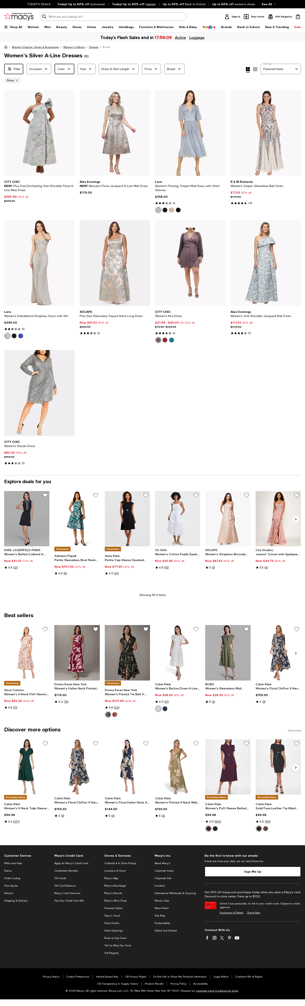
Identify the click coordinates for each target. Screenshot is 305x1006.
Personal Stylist (113, 908)
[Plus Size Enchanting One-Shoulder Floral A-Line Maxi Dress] (39, 133)
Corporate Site (163, 878)
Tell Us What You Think (117, 945)
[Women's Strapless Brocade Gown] (227, 518)
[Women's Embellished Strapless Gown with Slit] (39, 263)
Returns (8, 893)
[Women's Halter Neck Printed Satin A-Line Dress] (77, 652)
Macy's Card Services (67, 893)
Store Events (111, 923)
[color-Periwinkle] (158, 210)
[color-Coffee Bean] (265, 828)
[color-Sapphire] (20, 335)
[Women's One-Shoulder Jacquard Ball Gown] (266, 263)
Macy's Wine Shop (115, 900)
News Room (162, 908)
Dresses (93, 47)
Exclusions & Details (231, 912)
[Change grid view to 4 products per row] (248, 69)
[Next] (69, 133)
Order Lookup (12, 878)
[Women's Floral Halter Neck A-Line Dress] (127, 767)
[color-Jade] (171, 340)
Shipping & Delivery (15, 900)
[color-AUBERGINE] (208, 828)
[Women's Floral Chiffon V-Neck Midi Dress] (278, 652)
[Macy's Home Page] (18, 16)
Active (180, 37)
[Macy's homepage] (6, 47)
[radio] (158, 210)
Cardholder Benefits (66, 870)
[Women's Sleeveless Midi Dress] (227, 652)
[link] (39, 191)
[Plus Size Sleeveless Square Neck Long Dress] (115, 263)
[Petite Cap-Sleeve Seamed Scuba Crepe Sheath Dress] (127, 518)
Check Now (253, 912)
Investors (160, 885)
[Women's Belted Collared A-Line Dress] (26, 518)
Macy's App (111, 878)
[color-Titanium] (158, 340)
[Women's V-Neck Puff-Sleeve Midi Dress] (26, 652)
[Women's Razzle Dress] (39, 393)
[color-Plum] (164, 340)
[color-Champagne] (171, 210)
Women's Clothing (74, 47)
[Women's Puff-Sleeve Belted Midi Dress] (227, 767)
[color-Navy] (178, 210)
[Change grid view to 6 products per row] (255, 69)
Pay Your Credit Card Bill (69, 900)
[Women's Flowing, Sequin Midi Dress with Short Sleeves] (190, 133)
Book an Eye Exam (115, 938)
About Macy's (162, 863)
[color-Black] (164, 210)
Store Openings (113, 930)
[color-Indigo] (164, 708)
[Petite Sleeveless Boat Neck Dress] (77, 518)
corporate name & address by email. (217, 990)
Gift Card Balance (65, 885)
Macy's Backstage (115, 885)
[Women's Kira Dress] (190, 263)
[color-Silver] (7, 335)
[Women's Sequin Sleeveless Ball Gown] (266, 133)
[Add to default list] (45, 495)
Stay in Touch (112, 915)
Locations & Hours (115, 870)
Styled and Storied (166, 930)
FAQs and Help (13, 863)
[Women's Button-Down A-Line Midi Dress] (177, 652)
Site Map (160, 915)
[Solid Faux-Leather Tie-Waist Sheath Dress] (278, 767)
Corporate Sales (164, 870)
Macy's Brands (113, 893)
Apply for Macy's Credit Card (71, 863)
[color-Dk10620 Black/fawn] (108, 714)
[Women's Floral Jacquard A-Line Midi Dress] (115, 133)
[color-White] (158, 708)
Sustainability (162, 923)
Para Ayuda (11, 885)
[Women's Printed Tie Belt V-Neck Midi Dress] (127, 652)
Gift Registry (111, 953)
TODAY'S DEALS (39, 4)
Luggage (197, 37)
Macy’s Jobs (162, 900)
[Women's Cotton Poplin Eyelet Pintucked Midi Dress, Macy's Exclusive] (177, 518)
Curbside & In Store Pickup (120, 863)
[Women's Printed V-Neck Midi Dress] (177, 767)
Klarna (8, 870)
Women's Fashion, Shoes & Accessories (35, 47)
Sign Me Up (252, 871)
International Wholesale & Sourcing (175, 893)
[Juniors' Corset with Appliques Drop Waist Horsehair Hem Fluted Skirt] (278, 518)
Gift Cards (60, 878)
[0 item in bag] (298, 16)
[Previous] (9, 133)
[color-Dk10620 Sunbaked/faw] (114, 714)
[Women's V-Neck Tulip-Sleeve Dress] (26, 767)
